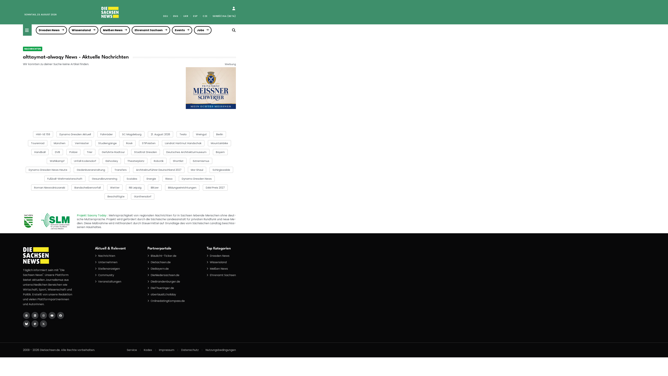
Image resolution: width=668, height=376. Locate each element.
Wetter (115, 187)
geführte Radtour (113, 152)
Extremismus (201, 161)
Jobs (200, 30)
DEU (165, 16)
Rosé (129, 143)
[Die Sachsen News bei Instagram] (43, 315)
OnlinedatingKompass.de (168, 301)
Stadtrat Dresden (145, 152)
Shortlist (178, 161)
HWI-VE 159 (43, 134)
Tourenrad (37, 143)
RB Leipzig (135, 187)
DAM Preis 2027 (215, 187)
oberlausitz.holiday (163, 294)
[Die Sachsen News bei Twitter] (43, 323)
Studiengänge (107, 143)
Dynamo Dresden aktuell (75, 134)
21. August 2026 (160, 134)
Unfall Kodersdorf (85, 161)
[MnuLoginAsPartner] (234, 8)
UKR (185, 16)
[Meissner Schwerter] (211, 88)
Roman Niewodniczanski (49, 187)
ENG (175, 16)
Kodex (148, 350)
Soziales (132, 179)
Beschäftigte (116, 196)
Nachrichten (32, 48)
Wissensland (81, 30)
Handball (40, 152)
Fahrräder (106, 134)
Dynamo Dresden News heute (48, 170)
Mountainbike (219, 143)
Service (132, 350)
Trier (89, 152)
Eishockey (112, 161)
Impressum (166, 350)
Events (180, 30)
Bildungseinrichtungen (182, 187)
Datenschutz (190, 350)
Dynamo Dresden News (197, 179)
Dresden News (49, 30)
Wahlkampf (57, 161)
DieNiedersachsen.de (165, 275)
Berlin (219, 134)
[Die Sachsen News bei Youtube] (52, 315)
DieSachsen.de (161, 262)
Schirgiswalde (221, 170)
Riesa (168, 179)
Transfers (120, 170)
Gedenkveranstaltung (91, 170)
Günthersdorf (142, 196)
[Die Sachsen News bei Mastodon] (34, 323)
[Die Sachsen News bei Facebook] (60, 315)
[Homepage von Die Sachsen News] (26, 315)
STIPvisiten (149, 143)
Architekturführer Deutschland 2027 (158, 170)
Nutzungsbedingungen (220, 350)
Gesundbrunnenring (104, 179)
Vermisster (82, 143)
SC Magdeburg (131, 134)
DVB (57, 152)
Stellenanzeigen (109, 269)
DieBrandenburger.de (165, 281)
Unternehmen (107, 262)
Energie (151, 179)
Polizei (73, 152)
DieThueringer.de (162, 288)
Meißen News (112, 30)
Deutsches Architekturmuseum (186, 152)
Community (106, 275)
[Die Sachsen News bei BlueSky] (26, 323)
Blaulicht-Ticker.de (163, 256)
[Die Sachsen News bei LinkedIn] (34, 315)
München (59, 143)
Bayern (220, 152)
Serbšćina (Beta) (224, 16)
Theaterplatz (135, 161)
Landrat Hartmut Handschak (183, 143)
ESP (195, 16)
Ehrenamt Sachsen (149, 30)
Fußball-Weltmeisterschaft (64, 179)
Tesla (183, 134)
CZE (205, 16)
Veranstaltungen (109, 281)
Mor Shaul (197, 170)
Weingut (201, 134)
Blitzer (155, 187)
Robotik (159, 161)
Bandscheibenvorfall (87, 187)
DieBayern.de (160, 269)
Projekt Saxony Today (92, 215)
